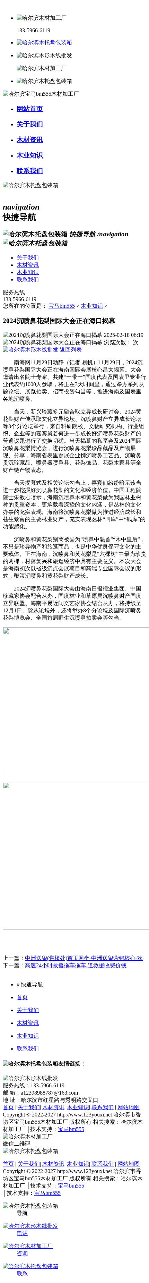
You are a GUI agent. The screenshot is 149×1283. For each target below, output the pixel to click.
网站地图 (128, 1107)
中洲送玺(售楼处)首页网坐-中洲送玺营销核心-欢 (84, 958)
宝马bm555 (62, 306)
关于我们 (28, 1010)
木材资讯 (28, 1023)
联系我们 (28, 1049)
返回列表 (70, 349)
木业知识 (92, 306)
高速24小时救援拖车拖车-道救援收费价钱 (75, 965)
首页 (22, 997)
